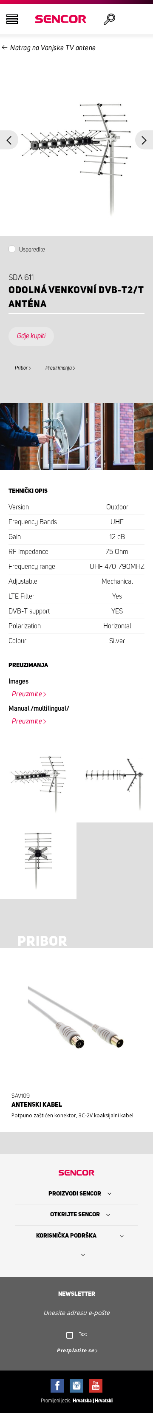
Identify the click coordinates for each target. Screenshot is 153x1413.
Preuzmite (27, 694)
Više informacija (74, 1108)
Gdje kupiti (31, 336)
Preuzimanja (58, 367)
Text (83, 1334)
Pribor (21, 367)
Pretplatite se (75, 1350)
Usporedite (32, 250)
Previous (9, 140)
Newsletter (76, 1294)
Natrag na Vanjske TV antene (53, 48)
